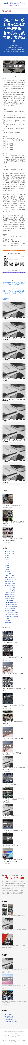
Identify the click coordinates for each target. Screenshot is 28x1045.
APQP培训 (7, 557)
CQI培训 (7, 569)
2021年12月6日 (6, 675)
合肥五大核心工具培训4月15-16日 (11, 784)
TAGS (17, 1041)
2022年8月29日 (6, 755)
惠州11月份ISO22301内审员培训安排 (12, 753)
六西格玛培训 (8, 1014)
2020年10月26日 (7, 709)
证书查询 (5, 1040)
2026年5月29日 (6, 771)
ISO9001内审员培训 (10, 581)
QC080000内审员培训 (10, 594)
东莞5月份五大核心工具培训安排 (11, 642)
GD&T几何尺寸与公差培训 (15, 47)
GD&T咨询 (21, 49)
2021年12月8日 (6, 661)
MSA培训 (7, 563)
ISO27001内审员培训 (10, 589)
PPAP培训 (7, 561)
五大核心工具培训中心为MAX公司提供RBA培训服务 (13, 915)
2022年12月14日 (6, 917)
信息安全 (15, 1040)
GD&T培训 (6, 51)
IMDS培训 (7, 571)
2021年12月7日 (6, 786)
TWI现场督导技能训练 (10, 600)
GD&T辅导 (21, 51)
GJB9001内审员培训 (10, 585)
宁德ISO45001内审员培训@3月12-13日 (13, 738)
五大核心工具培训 (9, 551)
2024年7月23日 (5, 933)
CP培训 (7, 567)
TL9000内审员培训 (9, 598)
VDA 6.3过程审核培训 (10, 608)
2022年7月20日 (6, 832)
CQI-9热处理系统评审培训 (11, 602)
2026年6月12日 (5, 949)
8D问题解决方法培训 (10, 577)
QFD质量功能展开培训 (10, 579)
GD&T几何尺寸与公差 (12, 49)
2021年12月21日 (7, 740)
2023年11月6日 (14, 45)
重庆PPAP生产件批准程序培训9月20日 (12, 830)
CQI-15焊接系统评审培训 (11, 606)
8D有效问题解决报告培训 (11, 1021)
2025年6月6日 (5, 1004)
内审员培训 (7, 620)
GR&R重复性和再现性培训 (11, 616)
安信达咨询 (10, 1040)
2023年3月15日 (5, 988)
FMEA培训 (7, 559)
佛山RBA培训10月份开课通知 (10, 815)
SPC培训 (7, 555)
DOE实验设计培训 (9, 575)
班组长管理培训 (9, 622)
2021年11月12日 (7, 692)
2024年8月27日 (6, 542)
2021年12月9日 (6, 847)
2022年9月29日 (6, 803)
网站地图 (14, 1041)
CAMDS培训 (8, 573)
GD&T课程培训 (14, 51)
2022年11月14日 (7, 525)
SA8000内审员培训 (9, 596)
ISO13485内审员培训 (10, 583)
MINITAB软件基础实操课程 (11, 612)
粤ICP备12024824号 (10, 1035)
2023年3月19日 (6, 509)
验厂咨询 (20, 1040)
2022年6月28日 (6, 863)
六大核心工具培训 (9, 553)
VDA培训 (7, 565)
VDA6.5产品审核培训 (10, 610)
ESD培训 (7, 618)
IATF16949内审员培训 (10, 592)
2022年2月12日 (6, 644)
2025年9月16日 (6, 817)
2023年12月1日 (6, 725)
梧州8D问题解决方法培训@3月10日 (12, 845)
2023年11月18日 (6, 972)
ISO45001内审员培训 (10, 591)
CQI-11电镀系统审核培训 (11, 604)
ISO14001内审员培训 (10, 587)
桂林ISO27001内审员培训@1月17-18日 (13, 673)
